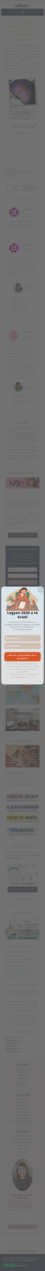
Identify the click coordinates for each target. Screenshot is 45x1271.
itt (33, 677)
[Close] (40, 590)
